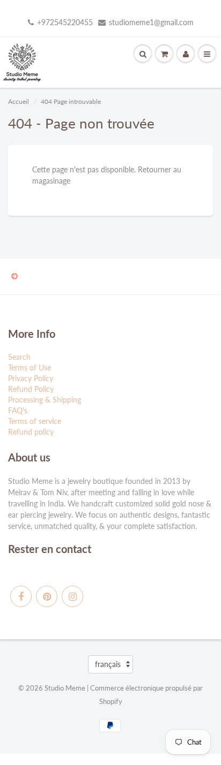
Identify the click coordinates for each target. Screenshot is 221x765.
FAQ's (17, 410)
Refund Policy (31, 388)
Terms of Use (29, 367)
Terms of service (34, 421)
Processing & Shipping (44, 399)
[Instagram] (72, 596)
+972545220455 (65, 22)
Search (19, 356)
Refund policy (31, 431)
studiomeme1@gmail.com (151, 22)
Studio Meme (65, 688)
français (108, 664)
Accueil (18, 101)
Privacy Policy (30, 378)
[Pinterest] (46, 596)
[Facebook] (21, 596)
